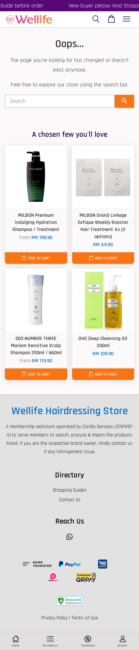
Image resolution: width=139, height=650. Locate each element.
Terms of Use (84, 618)
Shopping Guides (70, 490)
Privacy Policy (54, 618)
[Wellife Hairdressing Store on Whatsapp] (69, 540)
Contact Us (69, 500)
